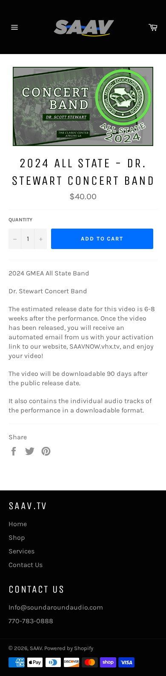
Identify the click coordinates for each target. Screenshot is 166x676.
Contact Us (26, 565)
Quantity (20, 220)
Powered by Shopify (68, 648)
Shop (17, 537)
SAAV (36, 648)
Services (21, 551)
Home (18, 524)
